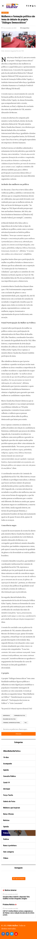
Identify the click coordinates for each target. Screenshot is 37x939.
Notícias (5, 12)
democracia (6, 715)
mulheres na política (9, 719)
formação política (19, 715)
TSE (25, 722)
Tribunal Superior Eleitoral (11, 722)
